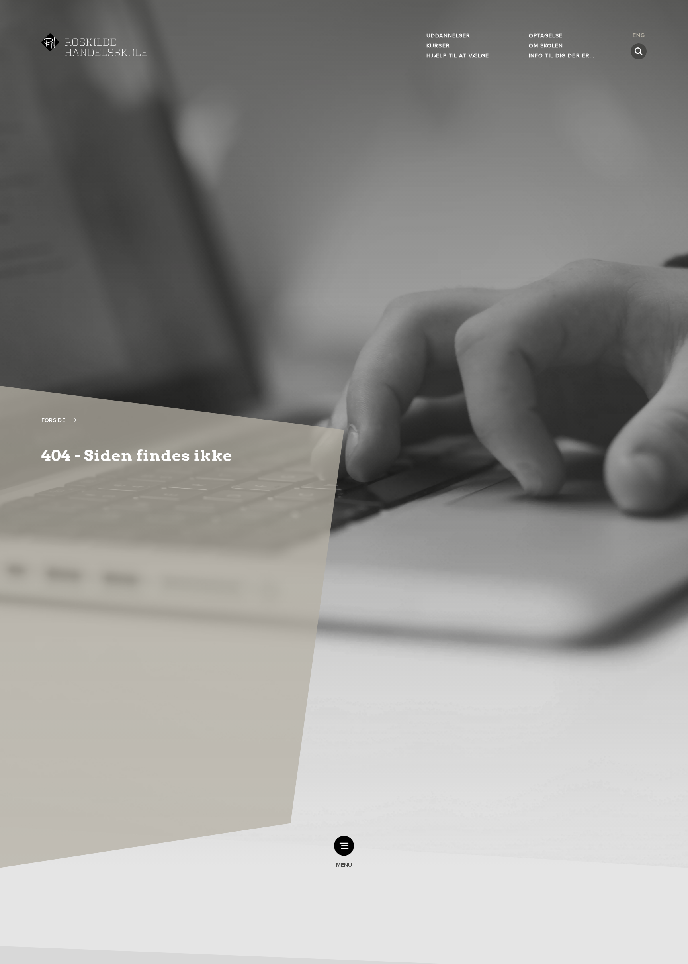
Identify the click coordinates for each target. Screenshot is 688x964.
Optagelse (546, 36)
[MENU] (344, 846)
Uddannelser (448, 36)
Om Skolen (546, 46)
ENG (639, 35)
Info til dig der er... (561, 56)
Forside (53, 420)
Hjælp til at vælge (457, 56)
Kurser (438, 46)
